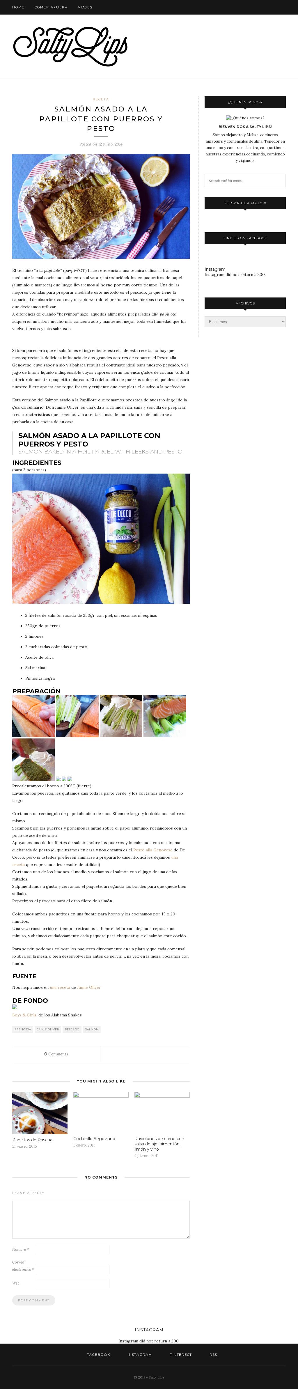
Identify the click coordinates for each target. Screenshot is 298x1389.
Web (15, 1283)
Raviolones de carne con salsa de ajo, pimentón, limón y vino (159, 1144)
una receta (60, 987)
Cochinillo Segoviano (94, 1138)
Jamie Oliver (89, 987)
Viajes (85, 7)
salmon (92, 1029)
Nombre (20, 1249)
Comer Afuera (51, 7)
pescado (72, 1029)
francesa (23, 1029)
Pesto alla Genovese (153, 850)
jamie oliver (48, 1029)
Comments (56, 1054)
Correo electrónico (23, 1266)
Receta (101, 99)
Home (18, 7)
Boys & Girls (24, 1015)
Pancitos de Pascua (32, 1139)
